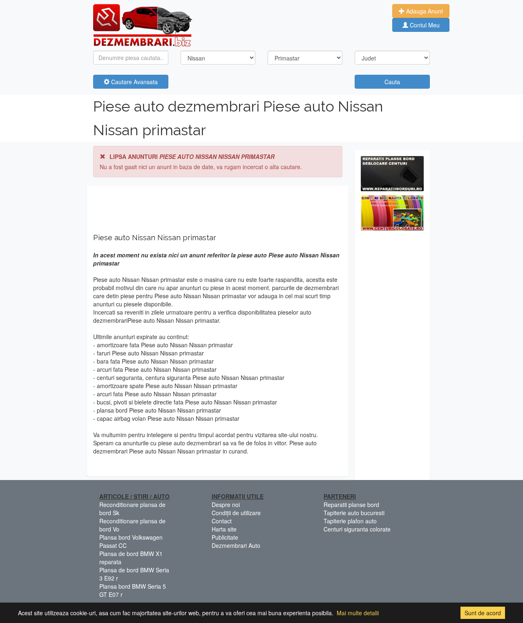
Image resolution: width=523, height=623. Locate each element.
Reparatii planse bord (351, 504)
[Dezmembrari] (142, 24)
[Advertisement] (392, 357)
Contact (222, 521)
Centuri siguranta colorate (357, 529)
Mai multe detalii (358, 613)
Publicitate (225, 537)
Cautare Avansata (134, 82)
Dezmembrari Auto (236, 545)
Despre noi (226, 504)
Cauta (392, 82)
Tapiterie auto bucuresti (354, 513)
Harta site (224, 529)
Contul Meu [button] (424, 25)
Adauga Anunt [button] (424, 11)
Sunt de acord (483, 613)
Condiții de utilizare (236, 513)
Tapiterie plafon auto (350, 521)
